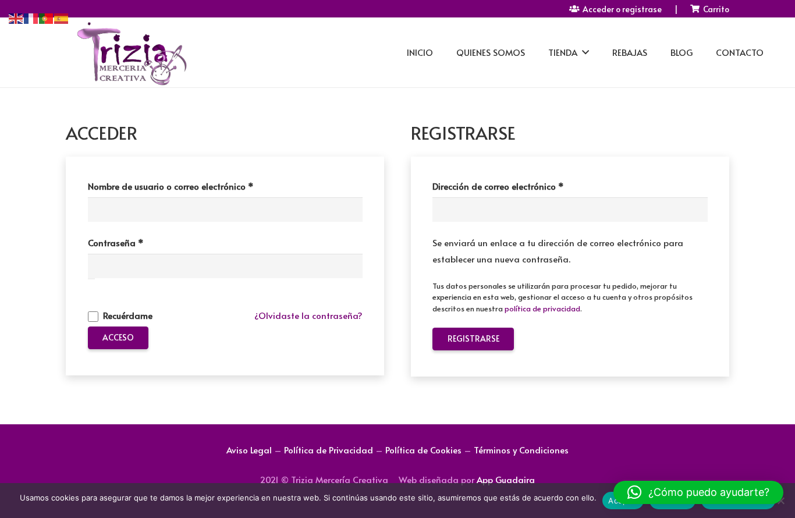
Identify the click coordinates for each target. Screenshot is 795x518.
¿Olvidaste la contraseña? (308, 315)
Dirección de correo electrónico (522, 185)
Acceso (118, 337)
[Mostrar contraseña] (91, 278)
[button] (698, 492)
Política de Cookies (423, 450)
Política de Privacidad (328, 450)
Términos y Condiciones (521, 450)
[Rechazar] (780, 500)
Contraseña (139, 242)
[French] (31, 16)
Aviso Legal (249, 450)
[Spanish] (61, 16)
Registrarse (473, 338)
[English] (16, 16)
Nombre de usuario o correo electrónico (194, 185)
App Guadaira (506, 479)
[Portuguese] (46, 16)
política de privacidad (542, 308)
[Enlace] (131, 52)
